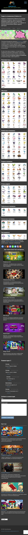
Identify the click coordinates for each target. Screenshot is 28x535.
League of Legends (6, 455)
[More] (20, 246)
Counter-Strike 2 (5, 472)
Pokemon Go (20, 41)
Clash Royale (4, 436)
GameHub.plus (12, 6)
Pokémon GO (7, 262)
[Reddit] (8, 246)
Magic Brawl (6, 351)
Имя (2, 398)
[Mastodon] (10, 246)
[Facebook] (2, 246)
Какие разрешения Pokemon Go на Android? (12, 492)
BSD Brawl (6, 315)
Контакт (3, 531)
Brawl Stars (4, 510)
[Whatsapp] (13, 246)
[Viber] (18, 246)
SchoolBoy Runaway (9, 297)
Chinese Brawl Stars (9, 280)
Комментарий (4, 403)
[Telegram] (15, 246)
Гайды (14, 28)
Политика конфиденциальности (12, 531)
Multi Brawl (6, 333)
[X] (5, 246)
